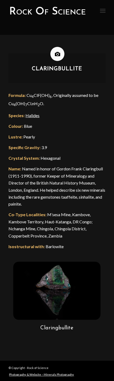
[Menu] (103, 10)
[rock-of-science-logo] (47, 10)
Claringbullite (56, 328)
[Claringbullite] (56, 291)
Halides (32, 115)
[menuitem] (103, 10)
